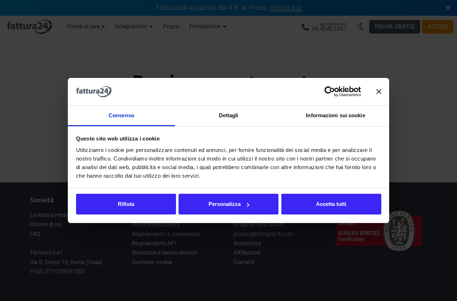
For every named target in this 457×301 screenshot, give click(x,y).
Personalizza (225, 204)
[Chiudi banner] (378, 91)
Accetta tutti (331, 204)
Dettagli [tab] (228, 115)
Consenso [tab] (121, 115)
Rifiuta (126, 204)
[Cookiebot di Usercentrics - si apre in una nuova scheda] (329, 92)
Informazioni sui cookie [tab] (335, 115)
